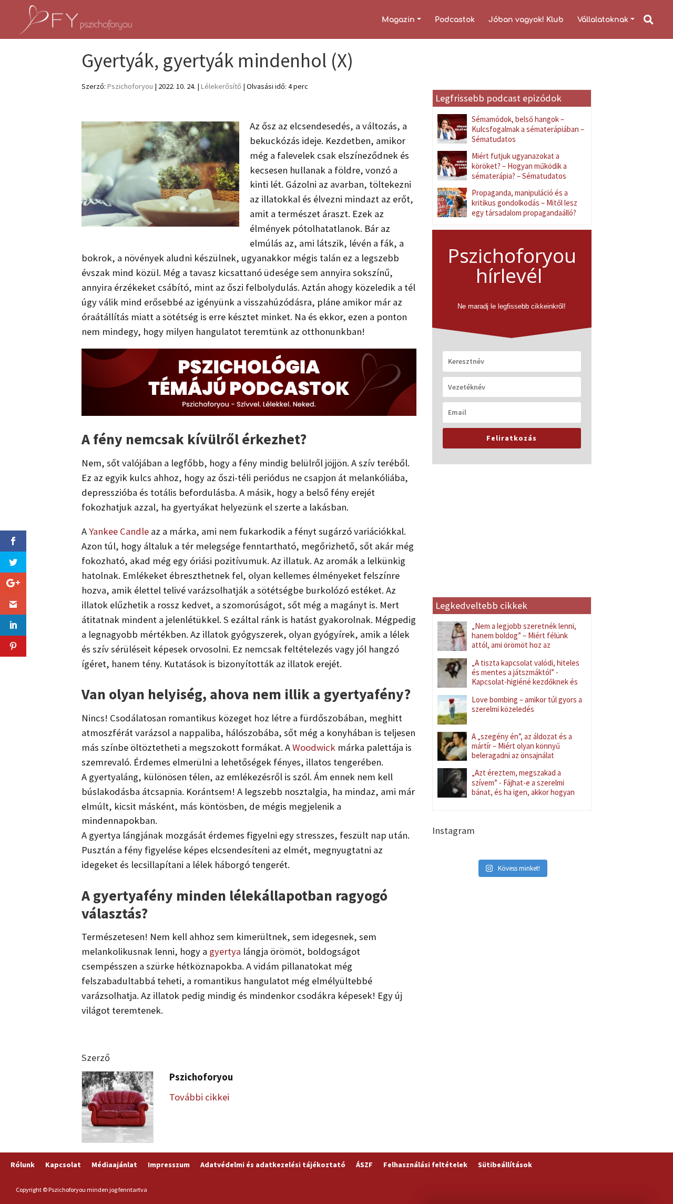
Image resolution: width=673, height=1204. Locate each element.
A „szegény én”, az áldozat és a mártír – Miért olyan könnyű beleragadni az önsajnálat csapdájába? (522, 750)
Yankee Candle (119, 531)
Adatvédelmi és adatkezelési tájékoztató (272, 1164)
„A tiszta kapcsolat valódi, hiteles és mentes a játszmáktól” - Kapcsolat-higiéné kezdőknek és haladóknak (525, 677)
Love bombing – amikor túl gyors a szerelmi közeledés (527, 704)
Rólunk (23, 1164)
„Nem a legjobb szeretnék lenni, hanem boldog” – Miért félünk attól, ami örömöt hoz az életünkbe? (524, 640)
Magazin (398, 20)
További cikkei (199, 1097)
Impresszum (169, 1164)
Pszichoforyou (130, 86)
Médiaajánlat (114, 1164)
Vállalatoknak (602, 20)
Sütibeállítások (505, 1164)
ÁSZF (364, 1164)
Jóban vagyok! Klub (526, 20)
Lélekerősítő (221, 86)
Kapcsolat (63, 1164)
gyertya (225, 951)
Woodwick (313, 747)
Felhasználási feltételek (425, 1164)
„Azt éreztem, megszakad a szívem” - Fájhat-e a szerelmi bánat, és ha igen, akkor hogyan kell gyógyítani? (523, 787)
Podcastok (455, 20)
